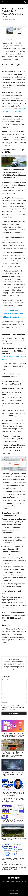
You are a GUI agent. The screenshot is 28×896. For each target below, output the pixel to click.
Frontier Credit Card (10, 310)
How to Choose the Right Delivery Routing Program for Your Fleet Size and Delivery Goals (13, 800)
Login (2, 5)
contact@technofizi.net (14, 893)
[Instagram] (11, 884)
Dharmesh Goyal (6, 19)
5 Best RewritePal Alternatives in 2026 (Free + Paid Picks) (12, 859)
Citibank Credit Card (11, 317)
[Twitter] (9, 22)
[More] (13, 22)
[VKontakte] (16, 884)
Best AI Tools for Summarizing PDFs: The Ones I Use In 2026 (12, 820)
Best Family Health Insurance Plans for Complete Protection (13, 868)
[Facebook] (6, 22)
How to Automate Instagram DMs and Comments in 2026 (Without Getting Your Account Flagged (13, 735)
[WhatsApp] (2, 22)
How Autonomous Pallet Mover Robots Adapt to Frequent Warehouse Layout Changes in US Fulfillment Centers (12, 754)
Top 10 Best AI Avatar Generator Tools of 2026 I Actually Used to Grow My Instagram (12, 793)
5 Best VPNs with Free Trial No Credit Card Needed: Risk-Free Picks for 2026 (13, 774)
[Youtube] (19, 884)
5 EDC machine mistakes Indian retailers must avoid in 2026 (12, 863)
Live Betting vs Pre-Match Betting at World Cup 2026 (13, 839)
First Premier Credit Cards (13, 314)
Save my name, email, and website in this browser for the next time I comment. (12, 707)
